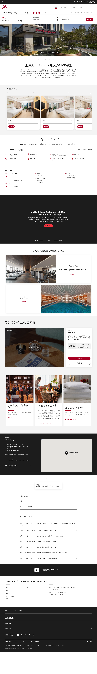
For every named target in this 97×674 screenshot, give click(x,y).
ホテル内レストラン (12, 154)
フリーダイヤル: (57, 592)
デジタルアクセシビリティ (47, 645)
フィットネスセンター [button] (57, 158)
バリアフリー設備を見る (13, 186)
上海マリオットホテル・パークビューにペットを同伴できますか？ (38, 530)
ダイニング (8, 593)
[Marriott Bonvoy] (91, 2)
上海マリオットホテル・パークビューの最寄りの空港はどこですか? (38, 547)
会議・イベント (83, 7)
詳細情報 (72, 274)
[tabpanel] (48, 219)
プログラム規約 (26, 645)
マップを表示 (75, 12)
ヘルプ (63, 645)
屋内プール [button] (77, 154)
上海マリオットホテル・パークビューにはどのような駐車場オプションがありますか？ (43, 536)
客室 (61, 7)
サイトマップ (57, 645)
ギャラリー (92, 7)
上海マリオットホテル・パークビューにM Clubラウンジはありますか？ (39, 558)
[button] (80, 2)
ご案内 (21, 501)
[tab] (29, 144)
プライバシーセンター (35, 645)
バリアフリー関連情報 (26, 506)
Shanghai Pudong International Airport (17, 454)
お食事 (65, 7)
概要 (56, 7)
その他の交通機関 (12, 466)
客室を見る (79, 358)
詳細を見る (48, 225)
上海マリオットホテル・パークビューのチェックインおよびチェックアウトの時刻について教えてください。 (47, 524)
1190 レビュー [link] (47, 12)
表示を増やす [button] (59, 77)
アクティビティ (73, 7)
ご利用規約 (19, 645)
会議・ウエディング (10, 599)
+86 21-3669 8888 (87, 12)
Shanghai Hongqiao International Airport (18, 460)
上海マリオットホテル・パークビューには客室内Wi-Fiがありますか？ (39, 541)
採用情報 (13, 645)
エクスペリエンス (10, 596)
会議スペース (33, 158)
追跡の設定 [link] (7, 645)
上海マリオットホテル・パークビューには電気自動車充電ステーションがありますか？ (43, 552)
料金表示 (12, 126)
